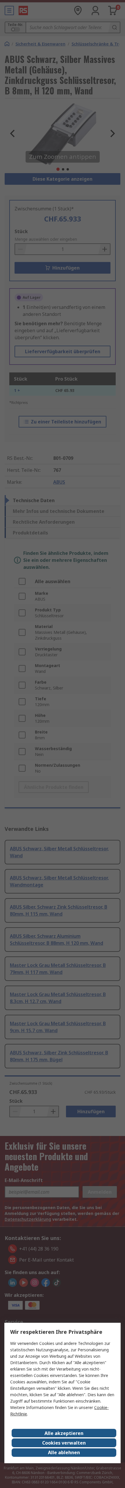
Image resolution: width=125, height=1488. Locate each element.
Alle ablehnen (64, 1452)
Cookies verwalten (64, 1443)
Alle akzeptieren (63, 1433)
